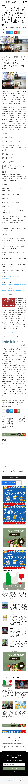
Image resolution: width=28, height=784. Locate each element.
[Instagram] (12, 740)
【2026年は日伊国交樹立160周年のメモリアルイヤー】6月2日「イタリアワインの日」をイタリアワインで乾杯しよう (15, 595)
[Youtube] (18, 740)
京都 (21, 404)
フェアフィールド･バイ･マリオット (12, 400)
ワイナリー (4, 404)
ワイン (9, 404)
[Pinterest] (15, 32)
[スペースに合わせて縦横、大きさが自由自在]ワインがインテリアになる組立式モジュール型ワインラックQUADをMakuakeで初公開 (7, 423)
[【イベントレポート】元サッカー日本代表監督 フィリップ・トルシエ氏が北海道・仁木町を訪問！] (5, 642)
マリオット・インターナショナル (8, 402)
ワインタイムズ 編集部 (9, 27)
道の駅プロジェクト (9, 406)
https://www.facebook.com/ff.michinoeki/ (12, 290)
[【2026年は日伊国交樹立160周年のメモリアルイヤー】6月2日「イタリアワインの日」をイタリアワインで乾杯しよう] (15, 581)
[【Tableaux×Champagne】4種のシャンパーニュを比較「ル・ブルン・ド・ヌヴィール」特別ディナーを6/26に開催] (5, 630)
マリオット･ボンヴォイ (19, 402)
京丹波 (18, 404)
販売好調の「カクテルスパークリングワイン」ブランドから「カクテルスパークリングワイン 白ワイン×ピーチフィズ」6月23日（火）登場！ (18, 620)
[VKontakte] (15, 740)
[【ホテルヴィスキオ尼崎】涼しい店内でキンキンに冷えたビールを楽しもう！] (21, 705)
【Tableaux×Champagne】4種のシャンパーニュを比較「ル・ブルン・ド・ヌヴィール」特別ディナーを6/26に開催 (19, 633)
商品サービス (12, 602)
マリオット (22, 400)
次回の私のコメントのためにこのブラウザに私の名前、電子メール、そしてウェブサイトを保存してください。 (13, 471)
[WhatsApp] (18, 32)
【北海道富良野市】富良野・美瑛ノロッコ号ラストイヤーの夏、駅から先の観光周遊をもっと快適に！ (18, 608)
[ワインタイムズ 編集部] (3, 27)
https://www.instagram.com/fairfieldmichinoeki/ (14, 284)
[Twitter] (11, 32)
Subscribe (14, 768)
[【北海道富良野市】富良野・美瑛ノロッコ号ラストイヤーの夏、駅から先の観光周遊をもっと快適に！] (5, 605)
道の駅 (3, 406)
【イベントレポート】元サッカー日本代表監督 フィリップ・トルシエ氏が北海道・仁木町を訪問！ (18, 644)
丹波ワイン (13, 404)
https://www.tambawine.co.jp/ (9, 333)
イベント (3, 591)
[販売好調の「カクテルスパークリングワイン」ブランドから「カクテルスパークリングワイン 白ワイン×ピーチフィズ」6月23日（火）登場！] (5, 617)
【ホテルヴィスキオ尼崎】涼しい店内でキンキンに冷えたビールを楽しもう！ (20, 713)
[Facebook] (8, 32)
